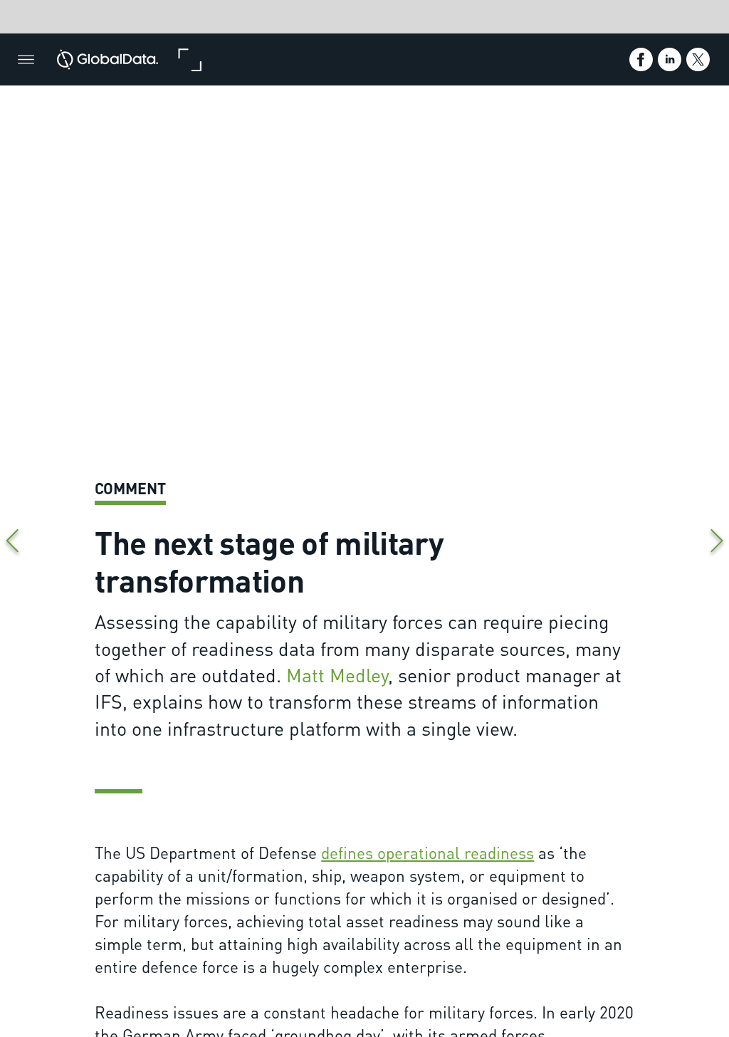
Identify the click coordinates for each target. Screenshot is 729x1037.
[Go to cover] (108, 59)
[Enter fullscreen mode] (189, 59)
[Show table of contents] (26, 59)
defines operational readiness (427, 852)
